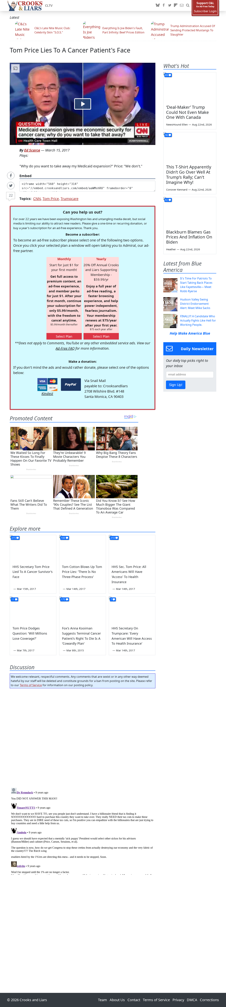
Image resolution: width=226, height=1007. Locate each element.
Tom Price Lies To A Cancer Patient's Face (70, 50)
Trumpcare (69, 198)
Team (102, 999)
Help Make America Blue (190, 333)
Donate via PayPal (71, 384)
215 (13, 537)
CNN (37, 198)
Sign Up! (175, 385)
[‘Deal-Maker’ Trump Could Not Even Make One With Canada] (189, 87)
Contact (133, 999)
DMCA (192, 999)
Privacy (178, 999)
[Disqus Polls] (82, 737)
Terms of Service (31, 685)
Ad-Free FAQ (65, 348)
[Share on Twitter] (10, 185)
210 (113, 537)
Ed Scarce (32, 150)
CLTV (49, 5)
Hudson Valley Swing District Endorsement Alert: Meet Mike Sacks (195, 303)
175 (63, 599)
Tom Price (51, 198)
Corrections (209, 999)
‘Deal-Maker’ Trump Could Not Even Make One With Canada (187, 112)
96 (166, 135)
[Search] (188, 5)
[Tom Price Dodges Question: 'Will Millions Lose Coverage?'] (33, 610)
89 (166, 75)
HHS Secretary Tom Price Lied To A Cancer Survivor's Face (33, 572)
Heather (171, 249)
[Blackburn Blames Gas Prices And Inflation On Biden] (189, 212)
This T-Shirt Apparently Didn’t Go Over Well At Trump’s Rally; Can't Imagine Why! (188, 174)
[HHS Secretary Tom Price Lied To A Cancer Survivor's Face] (33, 548)
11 (12, 599)
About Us (117, 999)
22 (11, 195)
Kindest (47, 393)
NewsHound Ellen (177, 124)
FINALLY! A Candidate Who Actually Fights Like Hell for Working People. (198, 320)
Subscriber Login (205, 11)
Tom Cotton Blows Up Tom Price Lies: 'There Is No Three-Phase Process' (82, 572)
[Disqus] (82, 830)
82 (166, 200)
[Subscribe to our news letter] (182, 5)
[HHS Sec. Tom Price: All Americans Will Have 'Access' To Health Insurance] (132, 548)
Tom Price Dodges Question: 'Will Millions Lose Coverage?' (30, 633)
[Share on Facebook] (10, 175)
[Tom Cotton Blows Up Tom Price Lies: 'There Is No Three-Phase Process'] (82, 548)
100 (63, 537)
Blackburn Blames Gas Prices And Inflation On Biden (189, 237)
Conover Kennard (176, 189)
